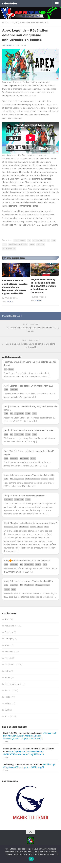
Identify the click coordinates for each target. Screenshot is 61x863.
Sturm (9, 45)
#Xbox (18, 767)
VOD (7, 710)
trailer (32, 244)
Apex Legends (19, 240)
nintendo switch (39, 240)
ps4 (53, 240)
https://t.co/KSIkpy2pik (32, 738)
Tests (11, 369)
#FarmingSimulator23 (18, 751)
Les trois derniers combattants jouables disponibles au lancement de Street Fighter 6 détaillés (15, 287)
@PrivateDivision (33, 735)
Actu (6, 390)
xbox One (40, 244)
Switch (38, 23)
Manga (8, 645)
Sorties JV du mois (32, 479)
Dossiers (9, 632)
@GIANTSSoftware (12, 754)
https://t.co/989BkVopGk (33, 767)
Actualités (8, 23)
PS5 (4, 244)
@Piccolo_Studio (11, 738)
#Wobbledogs (49, 764)
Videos (8, 703)
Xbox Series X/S (9, 248)
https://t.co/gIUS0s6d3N (33, 754)
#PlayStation (9, 767)
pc (48, 240)
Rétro (7, 671)
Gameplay (9, 638)
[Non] (57, 854)
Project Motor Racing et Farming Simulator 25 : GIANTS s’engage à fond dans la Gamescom (43, 285)
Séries (7, 677)
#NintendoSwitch (36, 751)
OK (31, 859)
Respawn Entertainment (18, 244)
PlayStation (26, 23)
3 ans (5, 741)
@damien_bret (49, 732)
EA (29, 240)
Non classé (8, 500)
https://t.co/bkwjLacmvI (14, 735)
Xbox (46, 23)
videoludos (9, 3)
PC (16, 23)
